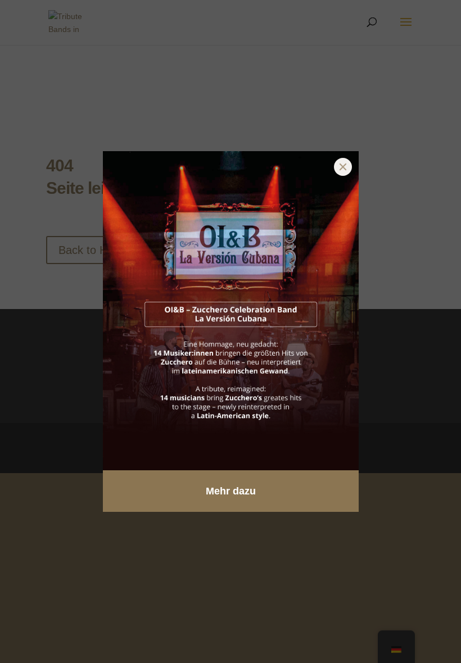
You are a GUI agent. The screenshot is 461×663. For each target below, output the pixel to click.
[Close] (343, 167)
